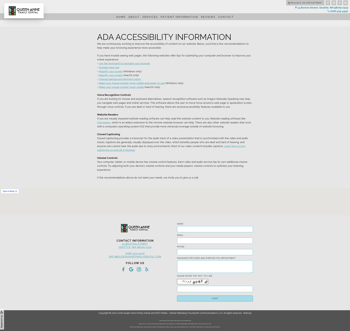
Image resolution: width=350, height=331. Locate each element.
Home (121, 16)
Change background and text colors (120, 79)
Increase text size (109, 67)
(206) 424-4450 (339, 11)
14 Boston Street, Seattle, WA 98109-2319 (323, 7)
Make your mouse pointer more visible (121, 87)
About (134, 16)
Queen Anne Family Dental (136, 313)
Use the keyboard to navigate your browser (124, 63)
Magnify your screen (111, 71)
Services (150, 16)
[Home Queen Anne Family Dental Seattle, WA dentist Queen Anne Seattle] (24, 10)
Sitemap (247, 313)
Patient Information (179, 16)
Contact (226, 16)
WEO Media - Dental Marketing (171, 313)
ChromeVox (103, 122)
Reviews (208, 16)
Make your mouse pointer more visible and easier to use (132, 83)
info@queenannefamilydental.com (135, 256)
